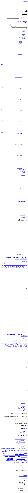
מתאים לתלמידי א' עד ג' (20, 439)
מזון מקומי (10, 453)
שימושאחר (8, 460)
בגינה (11, 448)
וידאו (2, 450)
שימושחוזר (24, 462)
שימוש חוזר (18, 462)
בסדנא (20, 450)
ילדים (8, 451)
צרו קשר (23, 175)
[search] (21, 27)
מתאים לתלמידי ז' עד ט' (20, 441)
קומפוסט (2, 459)
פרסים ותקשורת (21, 408)
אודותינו (23, 36)
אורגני (23, 448)
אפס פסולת (16, 448)
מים (5, 453)
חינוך (26, 451)
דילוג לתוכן (25, 1)
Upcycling (25, 448)
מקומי (4, 453)
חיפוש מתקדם (19, 168)
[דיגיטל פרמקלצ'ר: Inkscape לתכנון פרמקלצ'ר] (17, 319)
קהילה (5, 459)
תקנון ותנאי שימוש (21, 407)
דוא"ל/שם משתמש (22, 17)
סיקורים (23, 32)
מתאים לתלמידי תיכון (13, 457)
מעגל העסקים (22, 37)
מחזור (7, 453)
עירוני (26, 459)
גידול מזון (16, 450)
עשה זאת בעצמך (20, 459)
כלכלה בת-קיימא (20, 453)
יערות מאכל (4, 451)
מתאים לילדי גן (22, 437)
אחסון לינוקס (22, 432)
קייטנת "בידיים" (23, 460)
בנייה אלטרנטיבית (6, 448)
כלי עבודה (25, 453)
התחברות (25, 472)
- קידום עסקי (24, 390)
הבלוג (24, 35)
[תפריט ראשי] (26, 28)
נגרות (3, 457)
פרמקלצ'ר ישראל (21, 431)
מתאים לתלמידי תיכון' (20, 442)
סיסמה (5, 17)
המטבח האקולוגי (8, 450)
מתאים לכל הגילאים (21, 443)
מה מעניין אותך (22, 39)
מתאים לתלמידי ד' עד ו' (20, 440)
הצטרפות (19, 21)
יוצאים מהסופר (11, 451)
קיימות (16, 460)
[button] (14, 385)
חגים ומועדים (22, 446)
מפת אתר (23, 410)
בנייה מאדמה (23, 450)
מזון (14, 453)
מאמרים (23, 31)
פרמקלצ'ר (10, 459)
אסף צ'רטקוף (24, 261)
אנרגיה (20, 448)
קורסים (23, 38)
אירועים (23, 34)
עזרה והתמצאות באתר (20, 404)
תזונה (14, 462)
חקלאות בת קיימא (22, 451)
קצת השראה (12, 460)
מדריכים (23, 30)
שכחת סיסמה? (24, 21)
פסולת (14, 459)
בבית (14, 448)
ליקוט (17, 453)
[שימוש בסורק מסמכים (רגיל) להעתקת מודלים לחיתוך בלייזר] (17, 242)
